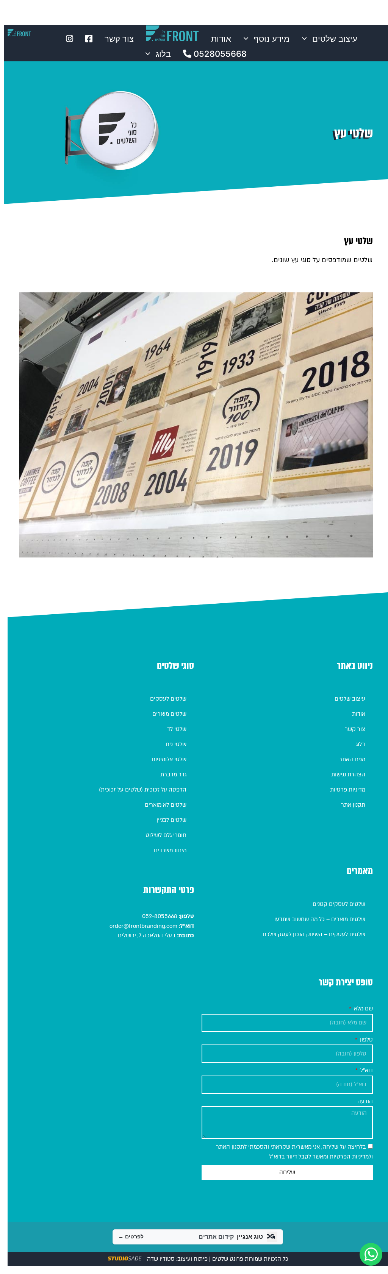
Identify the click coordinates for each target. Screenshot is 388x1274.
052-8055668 (159, 916)
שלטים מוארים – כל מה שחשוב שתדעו (319, 919)
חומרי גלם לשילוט (166, 835)
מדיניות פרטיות (347, 789)
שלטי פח (176, 744)
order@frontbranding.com (143, 926)
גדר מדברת (173, 774)
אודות (221, 39)
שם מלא (362, 1008)
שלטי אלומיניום (169, 759)
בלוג (163, 54)
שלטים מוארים (169, 714)
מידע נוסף (271, 39)
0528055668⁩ (219, 54)
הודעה (365, 1101)
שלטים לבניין (171, 820)
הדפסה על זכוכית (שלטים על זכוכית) (142, 789)
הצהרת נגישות (348, 774)
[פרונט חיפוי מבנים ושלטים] (19, 32)
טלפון (365, 1039)
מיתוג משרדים (170, 850)
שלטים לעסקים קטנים (339, 904)
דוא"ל (366, 1070)
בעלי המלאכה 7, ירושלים (146, 935)
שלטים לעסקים (168, 699)
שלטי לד (176, 729)
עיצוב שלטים (334, 39)
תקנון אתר (353, 805)
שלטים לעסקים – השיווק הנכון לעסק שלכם (314, 934)
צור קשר (119, 39)
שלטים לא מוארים (165, 805)
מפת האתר (352, 759)
